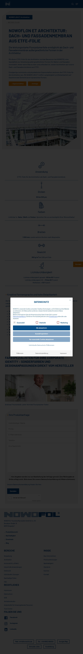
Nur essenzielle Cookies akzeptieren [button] (41, 339)
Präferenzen (19, 353)
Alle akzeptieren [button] (41, 328)
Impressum (63, 353)
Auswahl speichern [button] (41, 334)
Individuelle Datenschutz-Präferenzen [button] (41, 345)
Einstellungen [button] (53, 316)
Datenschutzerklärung (19, 316)
